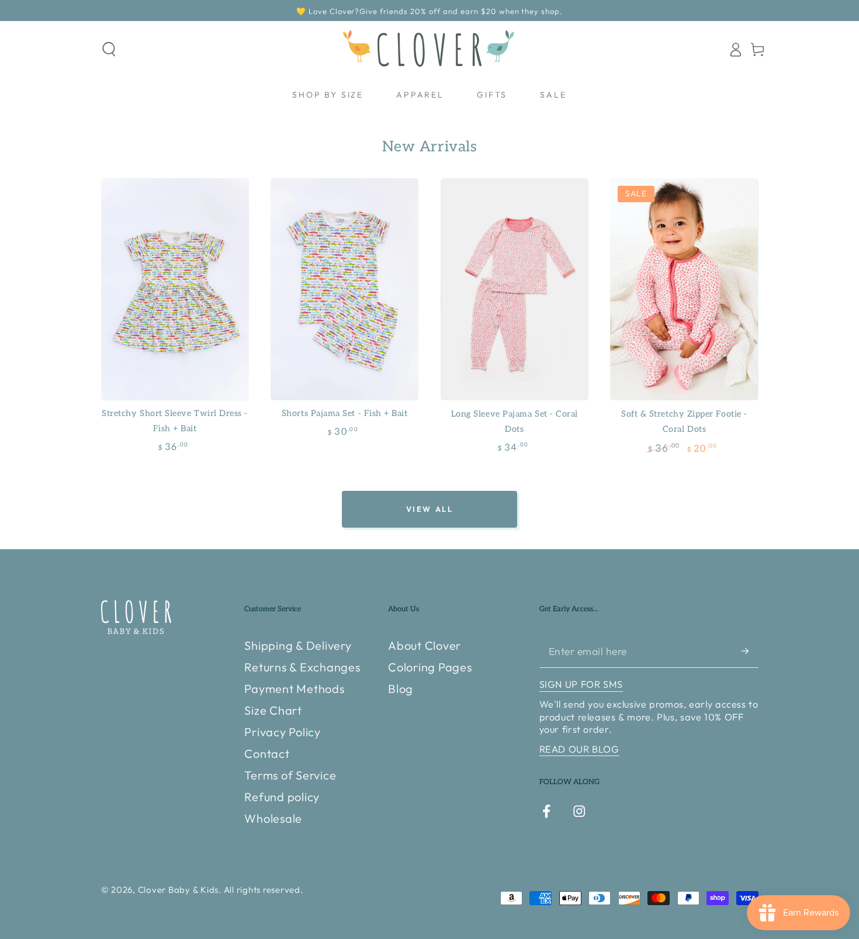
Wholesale (273, 818)
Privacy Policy (282, 732)
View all (429, 509)
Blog (400, 688)
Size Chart (273, 710)
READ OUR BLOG (579, 749)
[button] (109, 49)
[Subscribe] (750, 651)
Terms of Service (290, 775)
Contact (266, 753)
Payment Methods (294, 688)
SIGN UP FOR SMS (581, 684)
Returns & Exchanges (302, 667)
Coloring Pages (430, 667)
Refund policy (282, 796)
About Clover (424, 645)
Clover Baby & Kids (178, 889)
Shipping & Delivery (297, 645)
